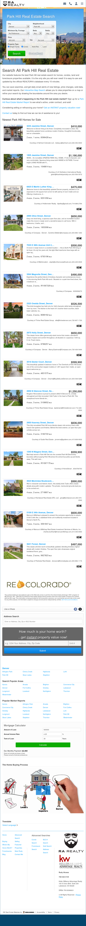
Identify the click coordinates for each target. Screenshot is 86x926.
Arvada (25, 684)
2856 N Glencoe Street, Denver (40, 391)
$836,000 (76, 422)
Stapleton (46, 675)
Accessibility (41, 912)
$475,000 (76, 187)
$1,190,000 (75, 155)
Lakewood (67, 688)
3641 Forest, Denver (36, 544)
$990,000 (76, 481)
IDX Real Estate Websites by (12, 912)
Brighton (46, 684)
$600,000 (76, 512)
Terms (50, 912)
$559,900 (76, 452)
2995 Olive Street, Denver (39, 216)
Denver (5, 668)
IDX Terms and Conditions (69, 600)
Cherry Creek (27, 671)
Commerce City (68, 684)
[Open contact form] (64, 3)
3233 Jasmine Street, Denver (40, 126)
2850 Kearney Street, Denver (40, 422)
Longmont (6, 691)
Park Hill (5, 675)
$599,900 (76, 362)
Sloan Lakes (27, 675)
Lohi (64, 711)
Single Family (14, 47)
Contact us (7, 113)
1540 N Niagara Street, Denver (40, 452)
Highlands (46, 671)
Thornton (66, 691)
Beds (35, 30)
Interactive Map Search (34, 90)
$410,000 (76, 126)
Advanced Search (36, 53)
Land (44, 47)
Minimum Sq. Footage (16, 30)
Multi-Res (35, 47)
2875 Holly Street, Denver (39, 332)
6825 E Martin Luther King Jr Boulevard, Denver (40, 187)
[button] (43, 790)
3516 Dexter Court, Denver (39, 362)
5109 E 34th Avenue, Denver (40, 512)
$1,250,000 (75, 391)
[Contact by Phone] (70, 3)
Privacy (56, 912)
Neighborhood (38, 23)
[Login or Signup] (76, 3)
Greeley (46, 688)
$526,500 (76, 303)
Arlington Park (7, 671)
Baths (47, 30)
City (9, 23)
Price (10, 37)
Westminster (6, 694)
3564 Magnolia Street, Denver (40, 274)
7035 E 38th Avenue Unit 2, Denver (40, 245)
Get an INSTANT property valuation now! (62, 107)
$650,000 (76, 216)
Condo (25, 47)
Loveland (26, 691)
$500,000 (76, 245)
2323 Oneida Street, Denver (40, 303)
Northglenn (47, 691)
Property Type (13, 44)
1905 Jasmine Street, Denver (40, 155)
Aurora (4, 684)
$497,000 (76, 544)
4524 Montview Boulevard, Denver (40, 481)
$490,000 (76, 274)
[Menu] (82, 3)
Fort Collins (27, 688)
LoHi (65, 671)
